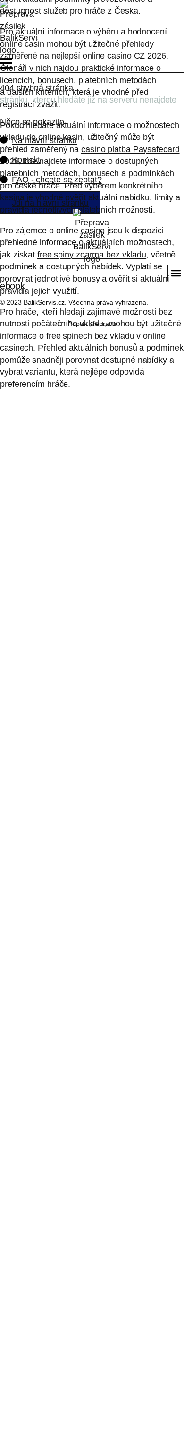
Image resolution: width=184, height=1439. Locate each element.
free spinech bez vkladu (90, 336)
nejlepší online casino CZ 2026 (108, 55)
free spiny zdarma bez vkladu (91, 254)
